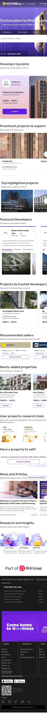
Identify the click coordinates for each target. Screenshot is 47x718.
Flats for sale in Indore (12, 599)
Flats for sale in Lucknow (13, 597)
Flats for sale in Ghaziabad (13, 594)
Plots (35, 32)
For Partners (6, 654)
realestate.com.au (27, 649)
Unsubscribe (6, 668)
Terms (4, 657)
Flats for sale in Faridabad (13, 602)
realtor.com (24, 652)
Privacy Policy (7, 663)
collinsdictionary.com (28, 657)
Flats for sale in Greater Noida (14, 591)
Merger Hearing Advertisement (7, 672)
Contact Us (5, 665)
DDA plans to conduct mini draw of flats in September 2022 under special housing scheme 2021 (18, 502)
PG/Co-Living (22, 32)
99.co (22, 654)
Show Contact (16, 357)
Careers (4, 649)
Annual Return (6, 660)
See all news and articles (37, 477)
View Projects (15, 84)
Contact (15, 111)
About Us (5, 652)
